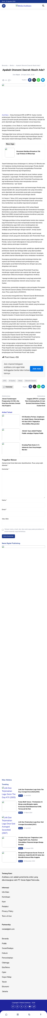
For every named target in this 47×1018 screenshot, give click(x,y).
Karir (4, 902)
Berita (20, 795)
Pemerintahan (7, 958)
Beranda (5, 939)
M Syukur (12, 381)
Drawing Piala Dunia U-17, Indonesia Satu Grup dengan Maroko (31, 447)
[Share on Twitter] (34, 80)
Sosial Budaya (7, 948)
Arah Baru (5, 115)
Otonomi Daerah (30, 381)
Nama (4, 500)
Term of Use (7, 916)
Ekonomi (5, 986)
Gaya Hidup (6, 977)
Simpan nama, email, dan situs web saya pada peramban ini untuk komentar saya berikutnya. (24, 530)
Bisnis (21, 848)
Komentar (5, 469)
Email (4, 509)
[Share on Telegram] (43, 80)
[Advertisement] (23, 33)
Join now (36, 369)
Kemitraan (6, 897)
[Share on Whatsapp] (38, 80)
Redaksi (5, 906)
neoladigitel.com (8, 929)
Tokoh (4, 982)
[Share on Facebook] (30, 80)
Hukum (5, 953)
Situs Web (5, 519)
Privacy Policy (7, 911)
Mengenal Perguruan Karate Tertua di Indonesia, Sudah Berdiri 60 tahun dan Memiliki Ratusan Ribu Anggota (31, 855)
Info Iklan (5, 892)
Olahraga (5, 963)
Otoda (20, 381)
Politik (4, 943)
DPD (4, 381)
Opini (4, 972)
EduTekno (6, 967)
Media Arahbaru (25, 1003)
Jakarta (5, 991)
